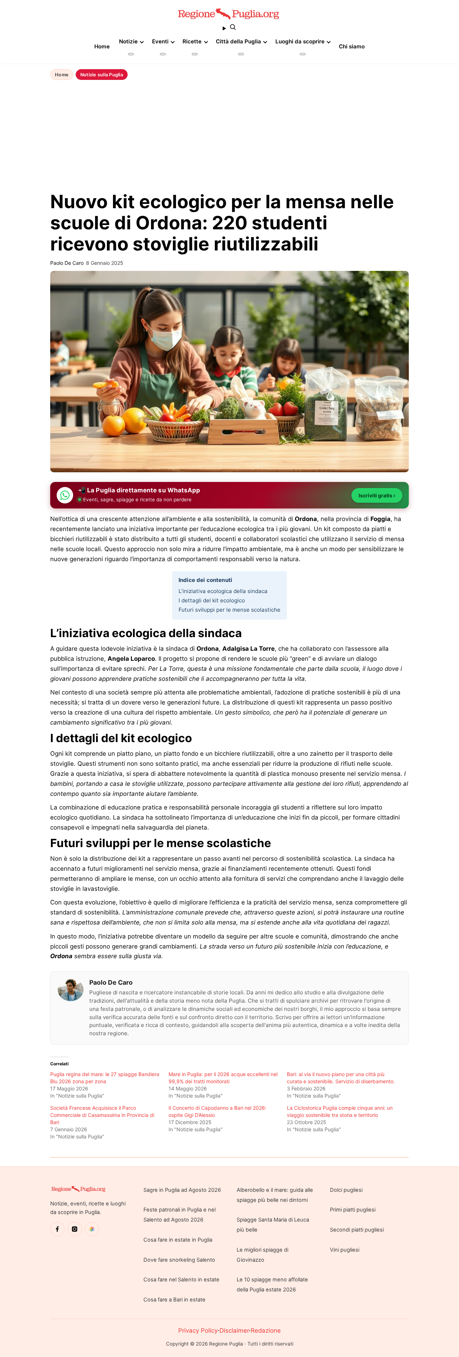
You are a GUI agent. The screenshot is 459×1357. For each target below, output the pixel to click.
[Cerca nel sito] (229, 28)
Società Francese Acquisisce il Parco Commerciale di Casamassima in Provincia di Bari (102, 1115)
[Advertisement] (229, 136)
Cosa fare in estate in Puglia (177, 1240)
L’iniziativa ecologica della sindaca (223, 591)
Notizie (128, 41)
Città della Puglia (238, 41)
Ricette (192, 41)
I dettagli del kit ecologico (212, 600)
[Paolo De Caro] (71, 989)
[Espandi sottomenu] (131, 54)
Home (102, 46)
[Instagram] (74, 1229)
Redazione (266, 1330)
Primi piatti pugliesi (352, 1210)
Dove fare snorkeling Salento (179, 1260)
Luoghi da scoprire (300, 41)
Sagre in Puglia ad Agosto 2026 (182, 1190)
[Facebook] (57, 1229)
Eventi (160, 41)
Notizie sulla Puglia (101, 74)
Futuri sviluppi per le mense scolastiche (229, 609)
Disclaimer (234, 1330)
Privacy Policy (198, 1330)
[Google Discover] (92, 1229)
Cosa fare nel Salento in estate (181, 1279)
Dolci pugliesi (346, 1190)
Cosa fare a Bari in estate (174, 1299)
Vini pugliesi (344, 1250)
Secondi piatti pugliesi (357, 1230)
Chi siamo (352, 46)
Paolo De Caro (111, 982)
